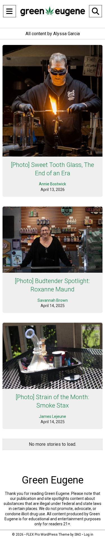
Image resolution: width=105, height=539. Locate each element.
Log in (88, 534)
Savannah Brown (53, 300)
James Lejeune (52, 416)
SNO (77, 534)
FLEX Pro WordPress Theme (47, 534)
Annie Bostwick (52, 184)
